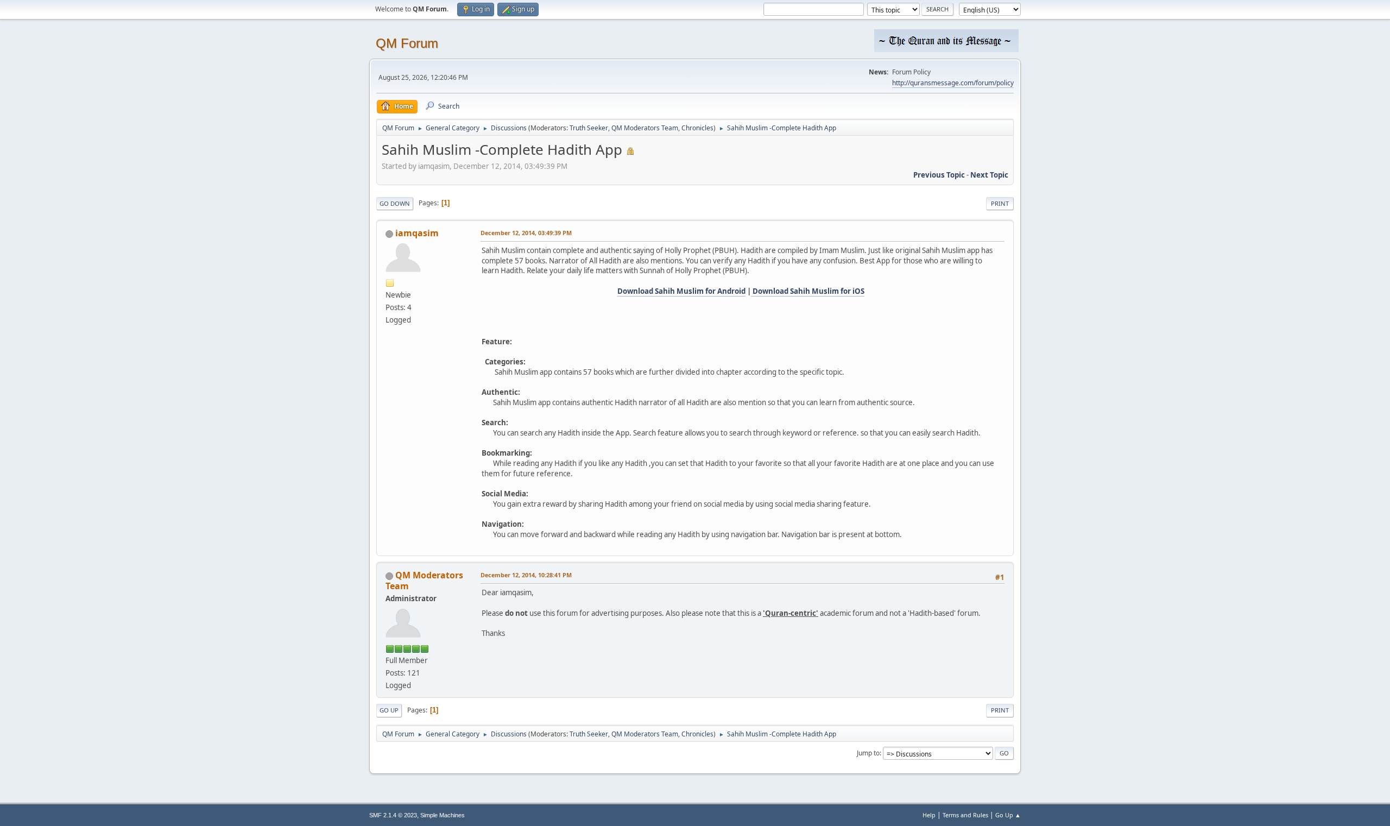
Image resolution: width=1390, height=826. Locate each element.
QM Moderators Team (644, 128)
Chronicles (697, 128)
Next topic (989, 175)
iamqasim (417, 233)
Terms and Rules (965, 815)
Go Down (395, 203)
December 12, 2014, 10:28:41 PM (526, 575)
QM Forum (407, 43)
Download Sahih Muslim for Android (681, 291)
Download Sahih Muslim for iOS (807, 291)
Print (1000, 203)
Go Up (389, 710)
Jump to (868, 753)
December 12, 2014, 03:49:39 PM (526, 233)
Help (929, 815)
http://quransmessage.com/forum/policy (953, 82)
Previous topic (939, 175)
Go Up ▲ (1008, 815)
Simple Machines (442, 815)
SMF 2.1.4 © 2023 (393, 815)
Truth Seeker (589, 128)
